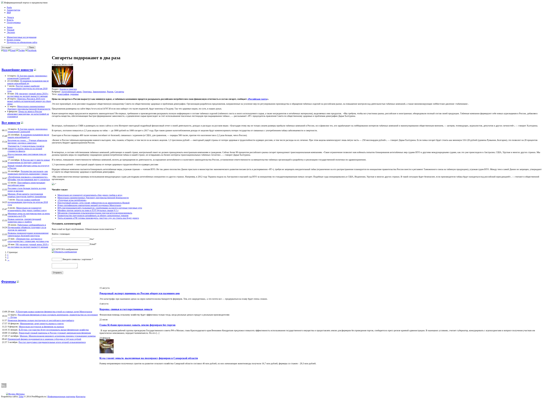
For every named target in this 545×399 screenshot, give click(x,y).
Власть (10, 20)
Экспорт (11, 32)
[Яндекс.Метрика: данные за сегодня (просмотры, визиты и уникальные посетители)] (15, 394)
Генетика (87, 91)
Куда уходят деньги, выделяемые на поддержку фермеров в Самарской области (148, 358)
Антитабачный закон (71, 91)
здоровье (74, 94)
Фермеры (8, 281)
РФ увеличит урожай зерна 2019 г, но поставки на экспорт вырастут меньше (28, 94)
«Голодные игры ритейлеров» (72, 200)
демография (63, 94)
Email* (93, 244)
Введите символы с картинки (77, 259)
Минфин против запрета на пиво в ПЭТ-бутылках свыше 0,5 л (87, 210)
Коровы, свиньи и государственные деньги (125, 309)
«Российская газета (257, 99)
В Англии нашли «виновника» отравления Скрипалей (27, 77)
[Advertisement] (70, 374)
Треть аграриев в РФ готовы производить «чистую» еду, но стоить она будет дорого (98, 218)
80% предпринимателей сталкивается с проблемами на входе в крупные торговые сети (99, 208)
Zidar (21, 396)
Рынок (110, 91)
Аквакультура (13, 10)
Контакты (80, 396)
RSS (5, 50)
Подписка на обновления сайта (22, 42)
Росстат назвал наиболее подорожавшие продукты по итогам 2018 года (27, 88)
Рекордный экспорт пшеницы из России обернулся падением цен (139, 293)
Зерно (9, 27)
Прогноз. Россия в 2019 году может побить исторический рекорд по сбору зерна (29, 101)
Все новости (11, 122)
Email (13, 50)
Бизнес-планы (13, 40)
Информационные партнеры (61, 396)
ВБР (9, 12)
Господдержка (14, 22)
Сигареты (119, 91)
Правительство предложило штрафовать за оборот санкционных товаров (92, 215)
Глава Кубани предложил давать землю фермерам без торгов (137, 324)
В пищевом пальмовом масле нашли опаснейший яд (28, 82)
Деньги (10, 17)
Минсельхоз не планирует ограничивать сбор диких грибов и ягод (89, 195)
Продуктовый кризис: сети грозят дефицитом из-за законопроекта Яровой (93, 203)
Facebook (32, 50)
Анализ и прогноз (68, 89)
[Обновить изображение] (64, 252)
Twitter (21, 50)
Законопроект (99, 91)
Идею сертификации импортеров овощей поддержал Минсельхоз (89, 205)
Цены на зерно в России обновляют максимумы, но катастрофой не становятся (28, 114)
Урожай (10, 30)
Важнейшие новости (17, 70)
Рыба (9, 7)
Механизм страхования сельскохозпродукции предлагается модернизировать (94, 213)
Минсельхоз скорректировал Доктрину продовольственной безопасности (28, 107)
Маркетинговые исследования (21, 37)
